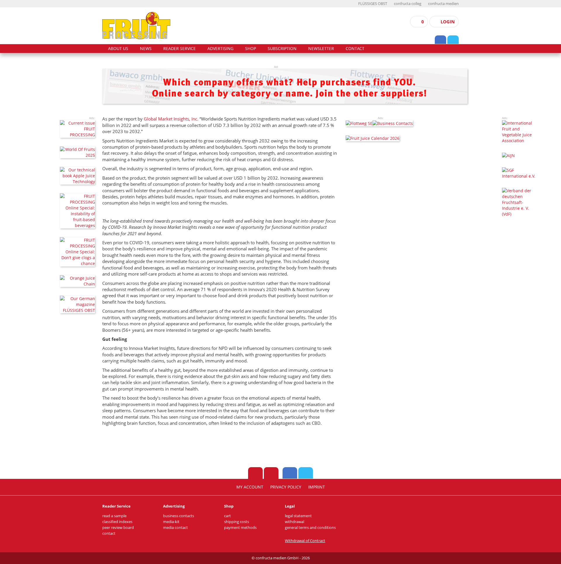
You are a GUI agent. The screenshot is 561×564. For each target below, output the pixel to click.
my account (249, 487)
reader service (179, 48)
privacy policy (285, 487)
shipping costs (236, 521)
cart (227, 515)
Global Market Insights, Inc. (171, 119)
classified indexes (117, 521)
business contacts (178, 515)
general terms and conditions (310, 527)
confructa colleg (407, 3)
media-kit (171, 521)
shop (250, 48)
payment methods (240, 527)
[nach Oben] (255, 473)
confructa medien (443, 3)
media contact (175, 527)
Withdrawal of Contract (305, 540)
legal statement (298, 515)
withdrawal (294, 521)
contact (355, 48)
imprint (316, 487)
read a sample (114, 515)
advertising (220, 48)
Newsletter (321, 48)
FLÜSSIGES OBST (372, 3)
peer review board (118, 527)
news (146, 48)
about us (118, 48)
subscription (282, 48)
